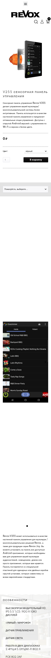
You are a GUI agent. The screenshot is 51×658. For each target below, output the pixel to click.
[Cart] (48, 22)
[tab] (36, 151)
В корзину (36, 160)
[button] (25, 3)
